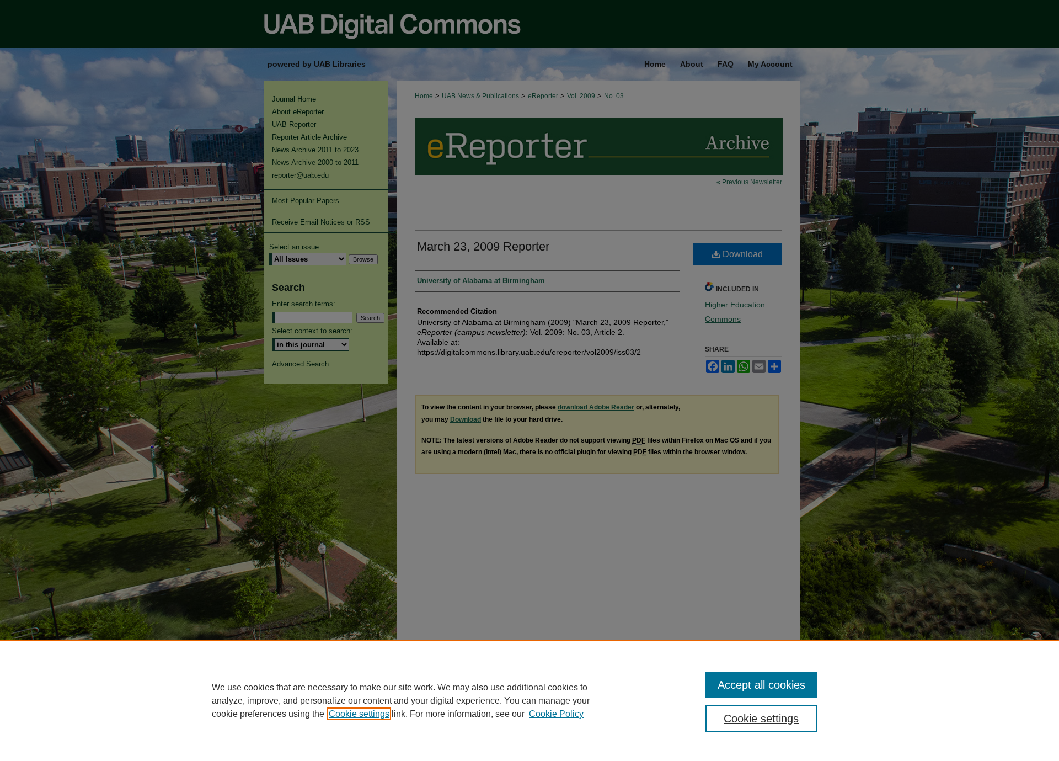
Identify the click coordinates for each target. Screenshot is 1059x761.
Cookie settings (359, 714)
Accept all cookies (761, 685)
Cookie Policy (556, 714)
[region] (529, 700)
